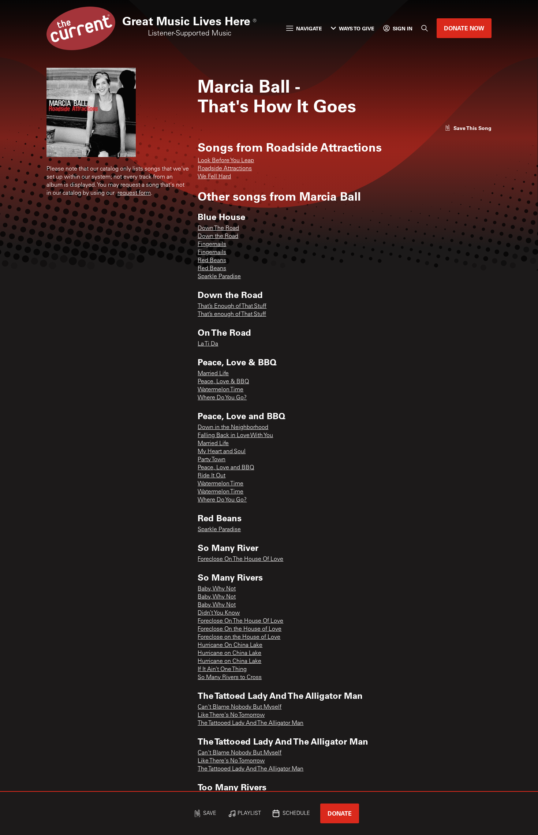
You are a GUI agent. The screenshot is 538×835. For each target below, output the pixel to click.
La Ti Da (208, 344)
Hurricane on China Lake (229, 653)
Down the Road (218, 236)
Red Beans (212, 261)
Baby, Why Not (217, 589)
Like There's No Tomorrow (231, 715)
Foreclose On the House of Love (239, 629)
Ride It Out (211, 476)
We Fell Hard (214, 177)
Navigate (309, 28)
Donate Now (464, 28)
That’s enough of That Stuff (232, 314)
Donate (340, 813)
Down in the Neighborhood (233, 427)
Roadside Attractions (225, 169)
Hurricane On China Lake (230, 645)
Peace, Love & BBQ (223, 382)
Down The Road (218, 228)
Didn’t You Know (219, 613)
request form (134, 193)
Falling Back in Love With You (235, 436)
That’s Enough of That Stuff (232, 306)
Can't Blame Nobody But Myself (239, 707)
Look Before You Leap (226, 161)
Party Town (211, 460)
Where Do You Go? (222, 398)
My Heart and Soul (222, 452)
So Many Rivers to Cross (230, 678)
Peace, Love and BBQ (226, 468)
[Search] (424, 28)
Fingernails (212, 244)
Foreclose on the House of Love (239, 637)
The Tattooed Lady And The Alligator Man (250, 723)
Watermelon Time (220, 390)
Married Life (213, 374)
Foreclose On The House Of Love (240, 559)
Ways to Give (356, 28)
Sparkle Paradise (219, 277)
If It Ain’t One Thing (222, 669)
